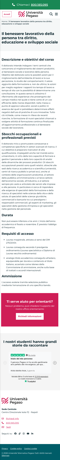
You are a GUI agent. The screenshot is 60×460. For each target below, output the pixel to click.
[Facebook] (16, 435)
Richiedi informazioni (29, 316)
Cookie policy (16, 448)
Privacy (5, 448)
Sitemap (5, 455)
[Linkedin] (33, 435)
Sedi (8, 427)
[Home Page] (31, 14)
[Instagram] (25, 435)
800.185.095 (39, 4)
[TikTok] (21, 435)
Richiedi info (12, 418)
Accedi (7, 14)
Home (4, 21)
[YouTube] (29, 435)
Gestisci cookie (30, 448)
